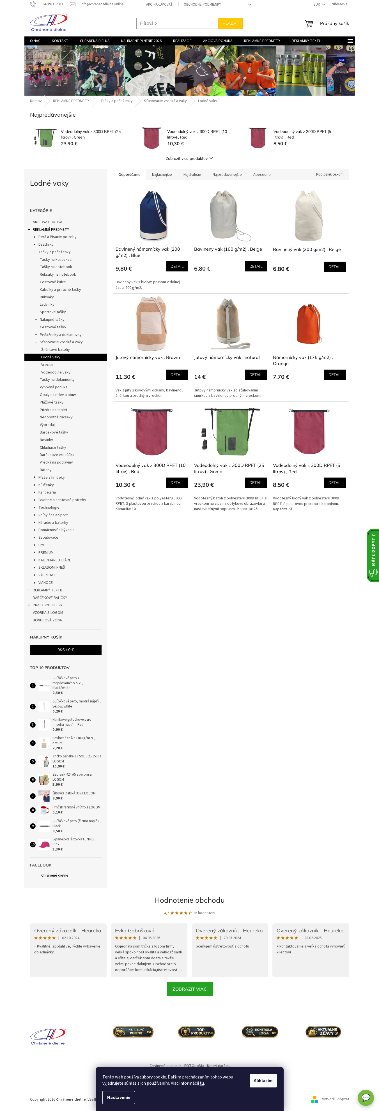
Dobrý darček (218, 1066)
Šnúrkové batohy (55, 349)
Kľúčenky (46, 485)
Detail (177, 266)
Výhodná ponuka (53, 387)
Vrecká (47, 365)
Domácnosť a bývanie (56, 530)
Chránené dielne (54, 875)
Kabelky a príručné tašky (60, 289)
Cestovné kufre (53, 282)
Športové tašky (53, 312)
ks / (66, 649)
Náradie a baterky (53, 522)
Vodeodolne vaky (55, 372)
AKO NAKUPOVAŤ (159, 4)
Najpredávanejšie (227, 175)
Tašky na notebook (56, 267)
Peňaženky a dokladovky (61, 335)
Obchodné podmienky (202, 4)
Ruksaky (47, 297)
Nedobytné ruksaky (56, 417)
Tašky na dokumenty (57, 379)
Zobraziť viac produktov (187, 158)
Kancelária (47, 492)
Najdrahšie (192, 175)
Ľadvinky (47, 304)
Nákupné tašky (52, 319)
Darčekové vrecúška (57, 455)
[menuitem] (35, 40)
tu (202, 1083)
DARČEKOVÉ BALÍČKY (50, 598)
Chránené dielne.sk (166, 1066)
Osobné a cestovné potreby (62, 500)
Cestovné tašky (53, 327)
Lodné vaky (50, 357)
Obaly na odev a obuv (58, 395)
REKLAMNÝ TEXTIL (48, 590)
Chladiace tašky (53, 447)
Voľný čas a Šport (53, 515)
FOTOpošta (194, 1066)
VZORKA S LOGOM (48, 613)
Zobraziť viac (190, 989)
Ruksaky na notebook (58, 274)
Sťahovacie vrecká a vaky (61, 342)
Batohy (46, 470)
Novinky (46, 440)
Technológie (48, 507)
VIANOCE (45, 583)
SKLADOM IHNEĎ (51, 567)
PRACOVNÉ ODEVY (48, 605)
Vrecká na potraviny (56, 462)
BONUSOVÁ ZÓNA (47, 620)
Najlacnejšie (162, 175)
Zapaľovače (48, 537)
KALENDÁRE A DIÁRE (54, 560)
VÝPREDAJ (46, 575)
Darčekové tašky (54, 432)
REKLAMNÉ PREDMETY (51, 229)
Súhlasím (263, 1081)
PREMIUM (46, 553)
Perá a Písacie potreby (57, 237)
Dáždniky (46, 244)
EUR (317, 4)
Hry (41, 545)
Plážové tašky (51, 402)
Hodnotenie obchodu (189, 900)
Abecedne (262, 175)
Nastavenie (118, 1097)
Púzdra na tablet (53, 410)
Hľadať (230, 23)
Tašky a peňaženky (54, 252)
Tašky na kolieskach (56, 259)
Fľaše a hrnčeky (51, 477)
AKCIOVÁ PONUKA (47, 222)
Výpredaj (47, 425)
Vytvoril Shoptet (335, 1099)
